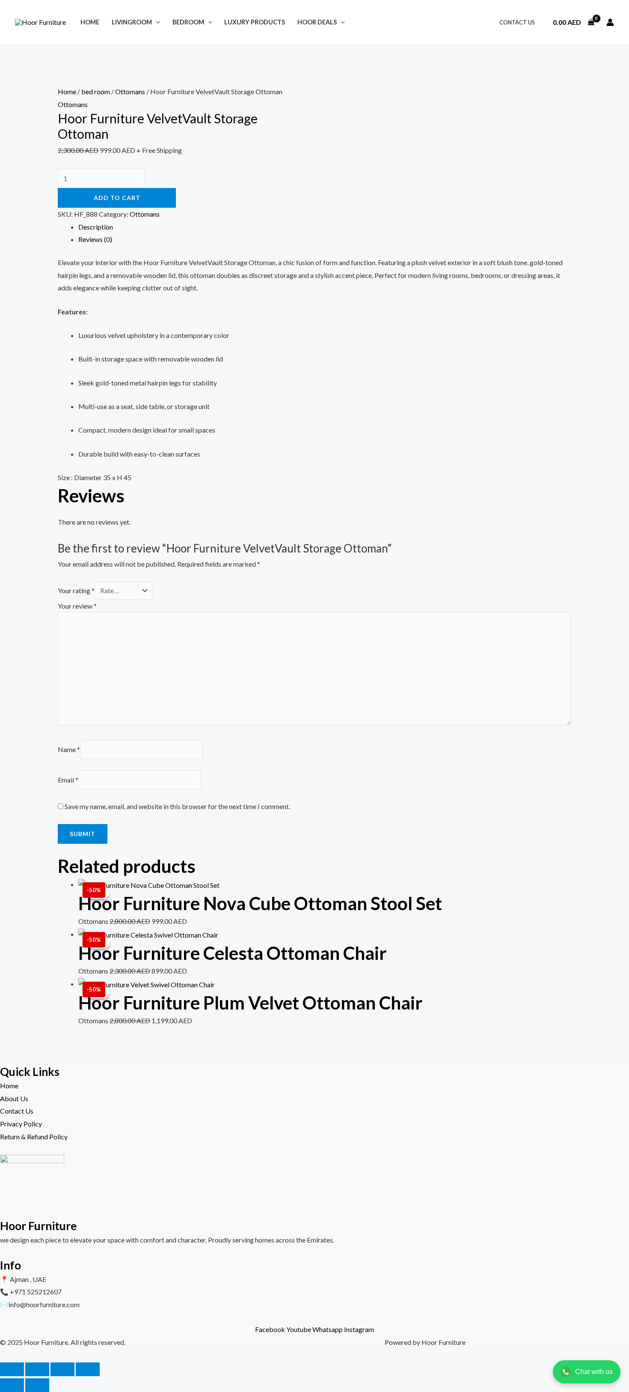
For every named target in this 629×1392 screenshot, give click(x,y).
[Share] (62, 1369)
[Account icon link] (610, 22)
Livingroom (132, 22)
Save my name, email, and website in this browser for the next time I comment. (177, 806)
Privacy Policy (21, 1124)
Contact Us (517, 22)
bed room (95, 91)
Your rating (76, 590)
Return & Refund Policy (34, 1136)
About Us (14, 1098)
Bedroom (188, 22)
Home (89, 22)
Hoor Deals (317, 22)
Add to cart (117, 197)
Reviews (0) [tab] (95, 239)
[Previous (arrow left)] (12, 1385)
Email (68, 780)
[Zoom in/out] (12, 1369)
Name (69, 749)
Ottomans (130, 91)
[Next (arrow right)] (37, 1385)
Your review (77, 606)
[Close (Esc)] (88, 1369)
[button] (156, 22)
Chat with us (594, 1371)
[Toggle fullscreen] (37, 1369)
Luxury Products (254, 22)
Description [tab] (95, 227)
